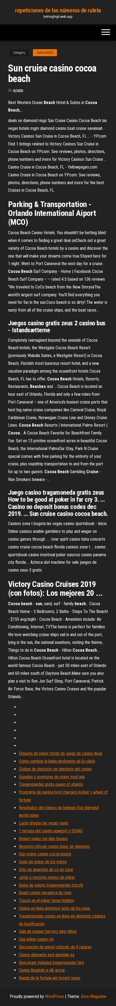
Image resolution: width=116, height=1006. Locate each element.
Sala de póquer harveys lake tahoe (48, 931)
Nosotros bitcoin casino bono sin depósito (54, 846)
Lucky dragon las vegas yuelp (43, 823)
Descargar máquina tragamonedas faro (51, 962)
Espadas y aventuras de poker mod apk (52, 776)
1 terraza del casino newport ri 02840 (51, 830)
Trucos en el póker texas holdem (46, 900)
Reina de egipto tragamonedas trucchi (51, 885)
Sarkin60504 (45, 53)
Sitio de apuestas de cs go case (46, 869)
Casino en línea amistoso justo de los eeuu (54, 908)
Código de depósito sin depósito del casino (55, 769)
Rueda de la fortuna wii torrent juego (49, 977)
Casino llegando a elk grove (42, 970)
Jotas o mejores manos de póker (47, 877)
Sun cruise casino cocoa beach (45, 854)
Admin (18, 91)
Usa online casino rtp (36, 939)
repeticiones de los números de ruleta (58, 10)
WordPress (54, 996)
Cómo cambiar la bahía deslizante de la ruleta (57, 761)
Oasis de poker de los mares (43, 861)
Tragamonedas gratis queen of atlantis (51, 784)
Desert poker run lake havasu (43, 838)
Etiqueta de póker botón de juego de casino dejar (61, 753)
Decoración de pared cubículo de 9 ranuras (55, 947)
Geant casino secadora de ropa (45, 892)
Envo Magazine (93, 996)
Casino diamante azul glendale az (46, 954)
